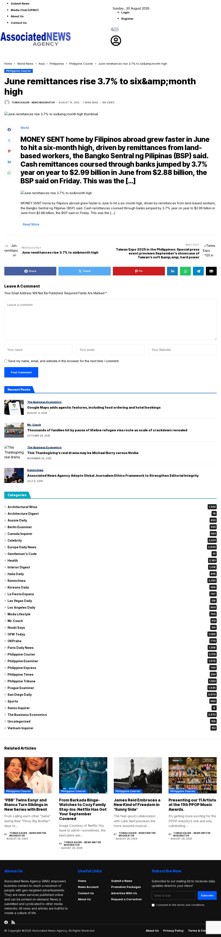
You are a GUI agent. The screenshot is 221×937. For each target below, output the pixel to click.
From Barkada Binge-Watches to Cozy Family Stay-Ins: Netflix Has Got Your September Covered (83, 809)
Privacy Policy (173, 930)
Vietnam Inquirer (112, 728)
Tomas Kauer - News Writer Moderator (27, 834)
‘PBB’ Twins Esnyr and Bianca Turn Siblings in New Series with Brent (26, 805)
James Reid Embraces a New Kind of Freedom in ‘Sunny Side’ (137, 805)
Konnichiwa (112, 580)
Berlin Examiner (112, 527)
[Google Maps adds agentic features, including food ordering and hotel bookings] (14, 407)
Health (112, 560)
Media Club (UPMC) (25, 10)
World (25, 128)
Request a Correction (126, 899)
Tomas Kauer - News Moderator (33, 102)
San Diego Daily (112, 694)
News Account (88, 887)
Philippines (57, 63)
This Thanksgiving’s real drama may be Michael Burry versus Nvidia (82, 453)
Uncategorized (112, 721)
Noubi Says (112, 627)
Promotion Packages (126, 887)
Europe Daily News (112, 547)
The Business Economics (112, 714)
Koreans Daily (112, 587)
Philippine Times (112, 674)
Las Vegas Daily (112, 601)
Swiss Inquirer (111, 708)
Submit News (20, 3)
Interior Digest (112, 567)
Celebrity (112, 540)
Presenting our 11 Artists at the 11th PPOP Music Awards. (192, 805)
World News (25, 63)
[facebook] (6, 922)
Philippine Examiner (112, 661)
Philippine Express (112, 668)
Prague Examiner (112, 688)
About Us (17, 16)
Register (127, 18)
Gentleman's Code (111, 554)
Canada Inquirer (112, 534)
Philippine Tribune (112, 681)
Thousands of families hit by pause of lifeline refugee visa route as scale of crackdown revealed (107, 430)
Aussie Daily (112, 520)
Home (8, 63)
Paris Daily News (112, 647)
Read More (31, 224)
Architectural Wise (112, 507)
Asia (41, 63)
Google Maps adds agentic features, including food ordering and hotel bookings (94, 407)
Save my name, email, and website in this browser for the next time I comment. (63, 361)
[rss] (13, 922)
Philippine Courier (81, 63)
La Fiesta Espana (112, 594)
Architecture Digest (112, 513)
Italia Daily (112, 574)
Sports (112, 701)
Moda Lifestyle (112, 614)
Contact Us (19, 22)
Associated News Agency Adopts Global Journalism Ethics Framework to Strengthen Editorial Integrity (113, 476)
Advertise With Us (124, 893)
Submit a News (121, 881)
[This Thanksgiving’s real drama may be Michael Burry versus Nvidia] (14, 452)
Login (125, 12)
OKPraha (112, 641)
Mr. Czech (112, 621)
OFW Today (112, 634)
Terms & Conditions (202, 930)
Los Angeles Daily (112, 607)
